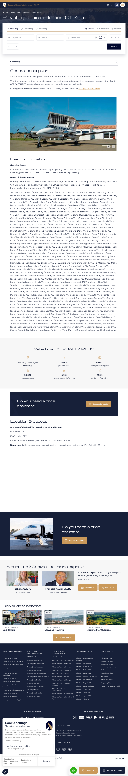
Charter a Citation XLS (83, 689)
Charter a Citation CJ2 (83, 673)
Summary (15, 62)
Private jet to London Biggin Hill (13, 700)
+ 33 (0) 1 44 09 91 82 (89, 89)
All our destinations (64, 638)
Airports (26, 12)
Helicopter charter (107, 661)
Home (5, 12)
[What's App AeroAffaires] (73, 770)
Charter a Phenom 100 (83, 663)
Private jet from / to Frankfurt (62, 670)
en (108, 5)
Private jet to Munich (9, 693)
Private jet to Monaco (9, 696)
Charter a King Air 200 (83, 683)
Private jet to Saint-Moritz (35, 664)
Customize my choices (26, 761)
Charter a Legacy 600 (83, 696)
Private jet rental (106, 658)
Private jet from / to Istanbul (61, 664)
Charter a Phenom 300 (84, 679)
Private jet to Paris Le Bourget (12, 664)
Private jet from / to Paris (60, 673)
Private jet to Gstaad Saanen (36, 673)
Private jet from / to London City (63, 660)
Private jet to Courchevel (35, 686)
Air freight (104, 676)
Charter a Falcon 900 (83, 692)
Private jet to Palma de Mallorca (13, 690)
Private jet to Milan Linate (11, 681)
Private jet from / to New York (62, 667)
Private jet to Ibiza (33, 690)
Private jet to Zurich (9, 678)
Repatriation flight (107, 673)
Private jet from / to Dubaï (60, 677)
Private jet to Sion (33, 683)
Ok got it (46, 761)
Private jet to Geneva (9, 658)
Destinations (15, 12)
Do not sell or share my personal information (11, 761)
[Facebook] (58, 749)
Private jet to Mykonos (34, 660)
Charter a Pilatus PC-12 (83, 670)
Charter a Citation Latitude (85, 686)
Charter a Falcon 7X (82, 699)
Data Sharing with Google (15, 749)
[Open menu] (122, 5)
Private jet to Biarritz (34, 680)
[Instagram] (64, 749)
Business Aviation (107, 664)
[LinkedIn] (70, 749)
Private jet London (33, 696)
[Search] (116, 5)
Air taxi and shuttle (107, 679)
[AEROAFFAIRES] (4, 5)
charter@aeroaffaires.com (66, 733)
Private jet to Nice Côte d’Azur (12, 661)
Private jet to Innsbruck (35, 667)
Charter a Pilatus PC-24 (84, 666)
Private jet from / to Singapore (62, 680)
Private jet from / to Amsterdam (63, 694)
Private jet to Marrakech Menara (38, 677)
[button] (5, 772)
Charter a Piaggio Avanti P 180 (86, 676)
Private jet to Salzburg (34, 670)
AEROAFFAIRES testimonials (110, 686)
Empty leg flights (107, 683)
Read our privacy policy (13, 741)
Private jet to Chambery (35, 693)
